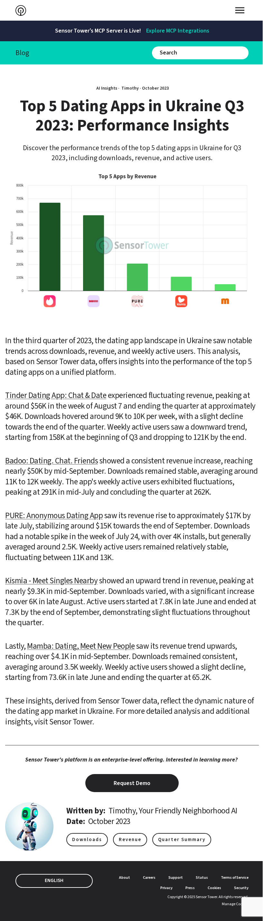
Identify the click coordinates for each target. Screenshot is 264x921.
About (124, 877)
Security (241, 888)
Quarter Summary (181, 839)
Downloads (87, 839)
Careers (149, 877)
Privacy (166, 888)
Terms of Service (235, 877)
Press (190, 888)
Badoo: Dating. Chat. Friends (51, 461)
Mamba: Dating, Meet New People (81, 646)
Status (202, 877)
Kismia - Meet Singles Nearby (51, 581)
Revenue (130, 839)
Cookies (214, 888)
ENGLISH (54, 880)
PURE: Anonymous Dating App (54, 515)
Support (175, 877)
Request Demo (132, 783)
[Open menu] (240, 10)
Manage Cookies (235, 904)
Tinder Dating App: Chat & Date (55, 395)
